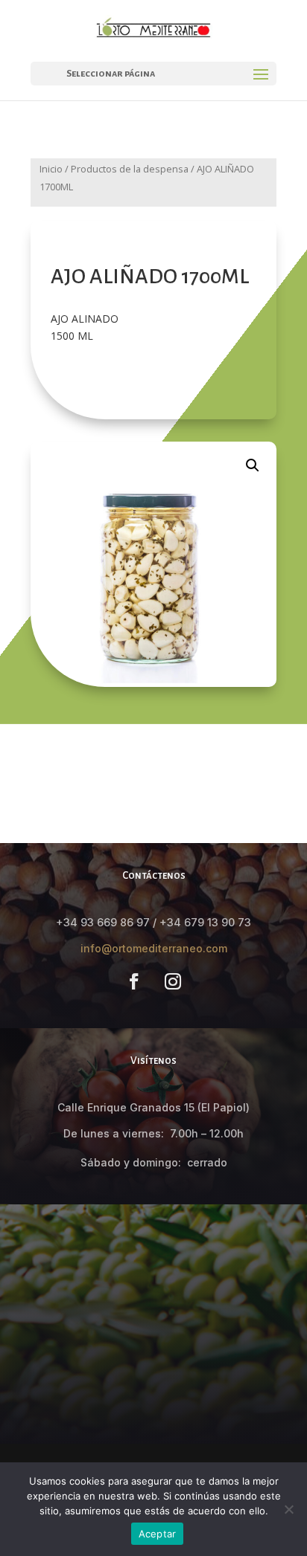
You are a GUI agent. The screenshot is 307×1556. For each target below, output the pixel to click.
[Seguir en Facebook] (134, 981)
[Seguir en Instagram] (172, 981)
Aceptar (158, 1534)
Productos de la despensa (130, 168)
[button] (252, 465)
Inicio (51, 168)
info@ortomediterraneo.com (153, 948)
